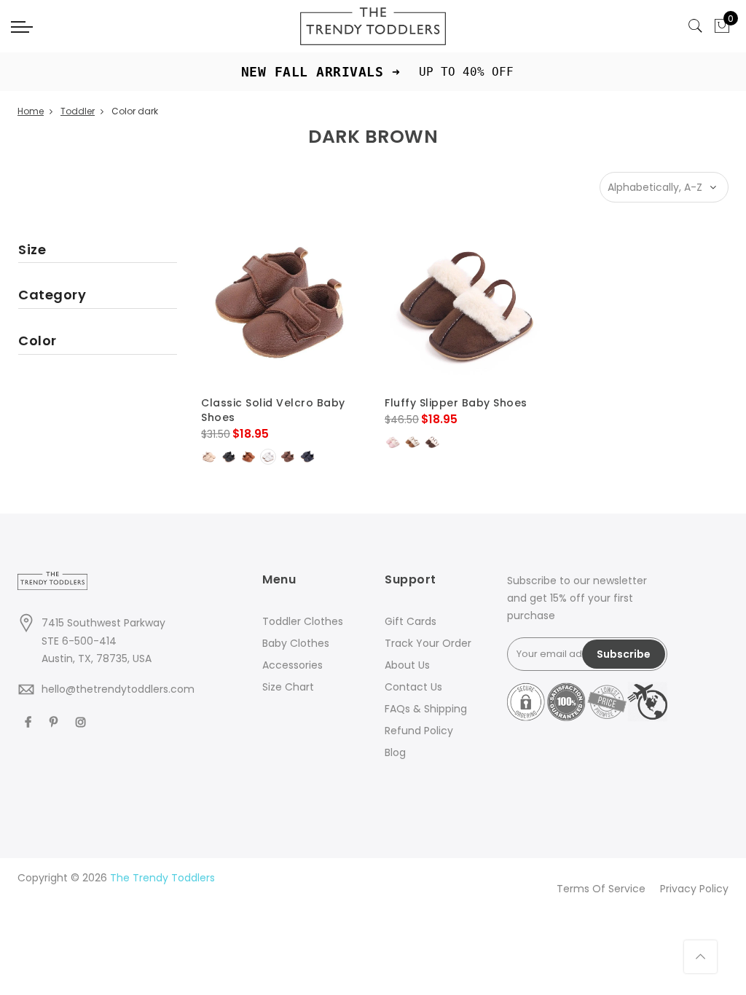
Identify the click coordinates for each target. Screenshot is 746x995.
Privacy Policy (694, 888)
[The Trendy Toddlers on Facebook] (30, 721)
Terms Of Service (601, 888)
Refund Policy (419, 730)
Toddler (77, 111)
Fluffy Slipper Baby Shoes (456, 403)
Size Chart (288, 687)
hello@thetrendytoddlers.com (118, 689)
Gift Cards (410, 621)
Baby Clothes (295, 643)
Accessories (292, 665)
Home (30, 111)
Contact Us (413, 687)
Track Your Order (428, 643)
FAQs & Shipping (426, 708)
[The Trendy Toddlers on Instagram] (83, 721)
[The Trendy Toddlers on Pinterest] (55, 721)
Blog (395, 752)
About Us (407, 665)
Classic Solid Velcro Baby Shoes (273, 410)
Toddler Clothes (302, 621)
